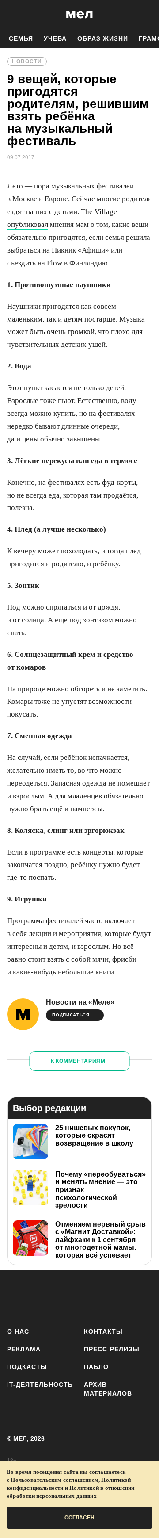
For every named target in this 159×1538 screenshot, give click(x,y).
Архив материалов (108, 1389)
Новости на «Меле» (80, 1002)
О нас (18, 1331)
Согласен (79, 1518)
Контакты (103, 1331)
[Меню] (146, 14)
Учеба (55, 38)
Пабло (96, 1366)
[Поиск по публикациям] (13, 14)
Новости (27, 61)
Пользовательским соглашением (54, 1480)
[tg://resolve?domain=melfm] (16, 1296)
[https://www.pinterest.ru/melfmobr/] (120, 1296)
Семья (21, 38)
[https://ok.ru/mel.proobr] (146, 1296)
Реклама (24, 1349)
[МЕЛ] (79, 14)
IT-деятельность (40, 1384)
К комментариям (78, 1061)
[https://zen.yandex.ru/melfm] (42, 1296)
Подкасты (27, 1366)
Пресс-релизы (112, 1349)
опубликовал (27, 224)
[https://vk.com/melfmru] (68, 1296)
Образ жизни (102, 38)
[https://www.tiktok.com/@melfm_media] (94, 1296)
